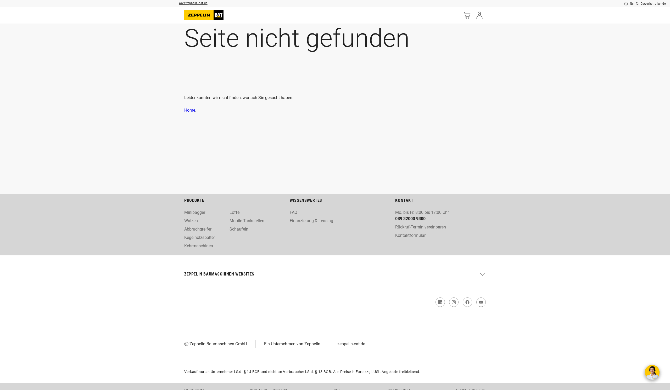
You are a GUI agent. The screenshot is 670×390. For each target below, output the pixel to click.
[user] (479, 15)
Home (189, 110)
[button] (335, 274)
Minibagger (194, 212)
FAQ (293, 212)
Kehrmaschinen (198, 245)
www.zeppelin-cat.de (193, 3)
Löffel (235, 212)
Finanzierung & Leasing (311, 220)
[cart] (467, 15)
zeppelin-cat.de (351, 343)
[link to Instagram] (454, 302)
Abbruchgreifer (197, 229)
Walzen (191, 220)
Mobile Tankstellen (247, 220)
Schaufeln (239, 229)
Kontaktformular (410, 235)
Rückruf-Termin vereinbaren (420, 227)
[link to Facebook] (467, 302)
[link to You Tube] (481, 302)
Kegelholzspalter (199, 237)
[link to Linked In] (440, 302)
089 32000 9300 (410, 218)
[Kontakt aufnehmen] (652, 372)
